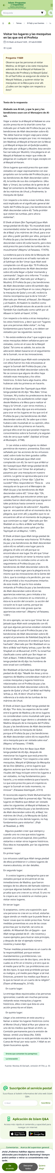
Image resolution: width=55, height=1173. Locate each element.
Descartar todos (28, 1167)
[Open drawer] (52, 5)
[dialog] (26, 1161)
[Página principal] (9, 23)
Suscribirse (45, 1103)
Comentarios (12, 1147)
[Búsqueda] (51, 13)
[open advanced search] (42, 13)
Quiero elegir (42, 1167)
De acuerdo (10, 1167)
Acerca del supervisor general (35, 1147)
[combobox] (21, 12)
